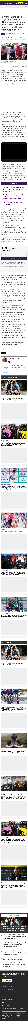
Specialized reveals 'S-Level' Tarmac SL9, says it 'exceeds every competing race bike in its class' (14, 936)
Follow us (16, 66)
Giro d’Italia (13, 76)
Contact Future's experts (7, 989)
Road (3, 353)
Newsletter (24, 66)
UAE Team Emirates (6, 13)
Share (5, 66)
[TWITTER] (9, 362)
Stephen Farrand (11, 33)
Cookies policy (5, 996)
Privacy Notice (20, 263)
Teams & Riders (11, 11)
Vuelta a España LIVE (14, 7)
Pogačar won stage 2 (7, 112)
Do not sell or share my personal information (12, 1008)
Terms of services (18, 262)
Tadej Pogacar (15, 13)
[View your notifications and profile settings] (16, 3)
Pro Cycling (4, 11)
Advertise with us (6, 1005)
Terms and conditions (7, 986)
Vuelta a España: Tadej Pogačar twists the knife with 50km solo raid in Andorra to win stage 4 (14, 944)
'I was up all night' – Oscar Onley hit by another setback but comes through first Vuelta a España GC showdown (15, 928)
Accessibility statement (7, 999)
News (3, 33)
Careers (3, 1002)
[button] (26, 3)
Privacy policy (5, 993)
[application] (14, 151)
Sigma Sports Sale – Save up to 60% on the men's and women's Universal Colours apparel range (14, 953)
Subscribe (20, 3)
